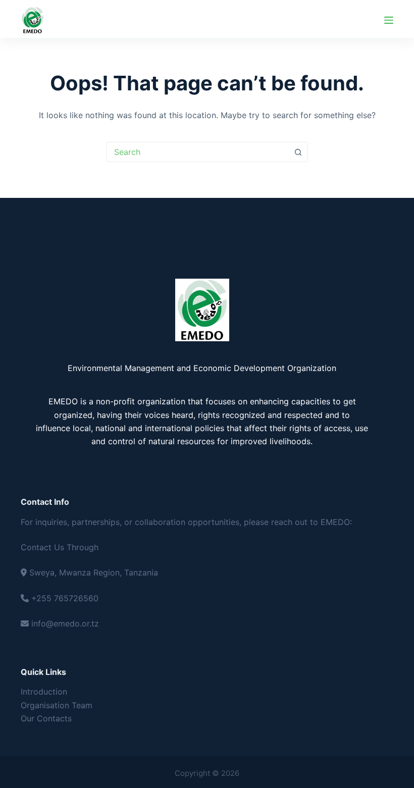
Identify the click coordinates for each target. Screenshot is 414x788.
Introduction (44, 692)
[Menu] (388, 20)
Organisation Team (56, 705)
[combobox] (197, 152)
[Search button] (297, 152)
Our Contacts (46, 718)
